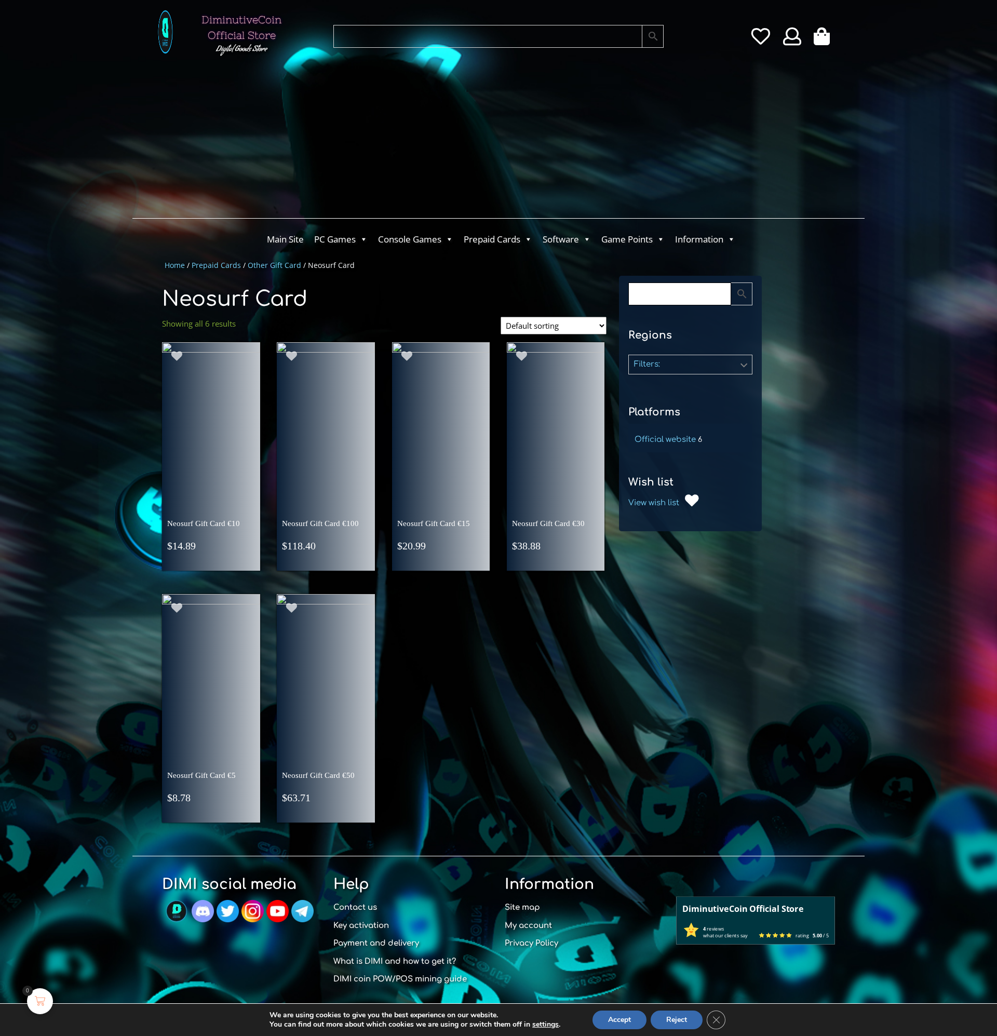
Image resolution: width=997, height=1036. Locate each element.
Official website (665, 439)
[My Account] (792, 40)
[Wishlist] (760, 40)
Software (561, 239)
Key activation (361, 925)
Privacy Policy (531, 943)
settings (545, 1024)
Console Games (409, 239)
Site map (522, 907)
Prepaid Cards (492, 239)
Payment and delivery (376, 943)
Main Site (285, 239)
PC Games (335, 239)
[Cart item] (824, 40)
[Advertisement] (457, 140)
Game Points (627, 239)
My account (528, 925)
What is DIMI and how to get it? (394, 961)
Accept (619, 1020)
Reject (676, 1020)
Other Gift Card (274, 265)
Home (175, 265)
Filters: (647, 364)
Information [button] (699, 239)
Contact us (355, 907)
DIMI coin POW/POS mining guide (400, 979)
